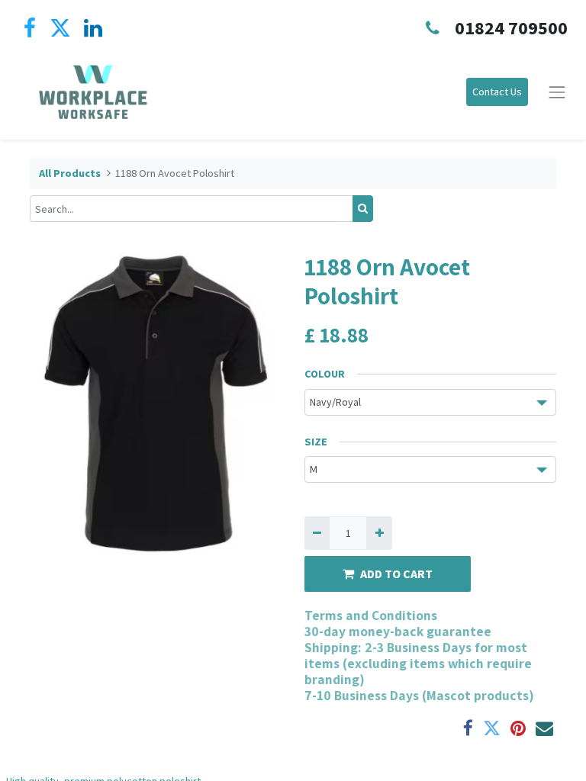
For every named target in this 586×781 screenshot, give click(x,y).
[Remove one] (317, 532)
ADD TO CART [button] (396, 573)
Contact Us (497, 91)
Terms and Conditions (370, 615)
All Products (70, 173)
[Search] (363, 208)
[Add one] (378, 532)
